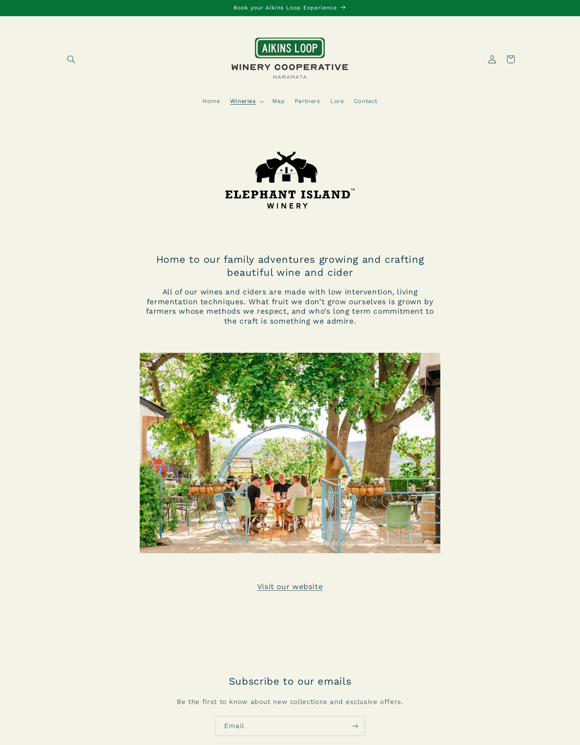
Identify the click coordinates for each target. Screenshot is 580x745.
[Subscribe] (355, 726)
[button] (71, 59)
